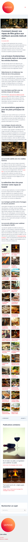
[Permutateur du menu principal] (25, 7)
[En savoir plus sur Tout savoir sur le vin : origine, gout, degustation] (14, 475)
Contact (2, 537)
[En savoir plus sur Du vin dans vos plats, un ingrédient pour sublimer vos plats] (14, 443)
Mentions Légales (4, 539)
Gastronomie (5, 465)
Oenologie (18, 489)
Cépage (4, 489)
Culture (8, 489)
